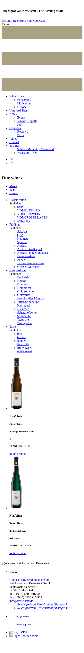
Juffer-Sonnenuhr (28, 302)
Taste (12, 326)
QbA (20, 235)
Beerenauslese (26, 256)
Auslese (22, 245)
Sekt (20, 207)
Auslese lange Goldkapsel (33, 252)
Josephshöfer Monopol (31, 298)
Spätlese (22, 242)
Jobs (20, 124)
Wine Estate (16, 96)
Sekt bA (22, 231)
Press (20, 135)
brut (19, 333)
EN (11, 163)
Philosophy (24, 100)
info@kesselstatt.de (21, 601)
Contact (14, 142)
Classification (17, 199)
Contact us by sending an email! (29, 579)
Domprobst (24, 288)
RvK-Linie (24, 221)
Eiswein (22, 259)
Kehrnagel (23, 305)
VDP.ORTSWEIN (28, 214)
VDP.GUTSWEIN (29, 210)
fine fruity (23, 344)
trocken (21, 337)
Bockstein (23, 277)
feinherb (22, 340)
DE (11, 159)
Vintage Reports (27, 121)
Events (21, 117)
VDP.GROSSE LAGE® (32, 217)
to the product (17, 453)
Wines (13, 138)
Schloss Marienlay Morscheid (35, 149)
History (21, 107)
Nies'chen (23, 309)
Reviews (22, 131)
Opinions (15, 128)
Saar (12, 189)
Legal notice (23, 616)
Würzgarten (24, 323)
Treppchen (23, 319)
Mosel (13, 186)
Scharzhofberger (27, 312)
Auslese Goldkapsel (29, 249)
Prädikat (14, 224)
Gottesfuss (23, 295)
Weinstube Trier (27, 152)
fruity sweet (24, 347)
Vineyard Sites (18, 110)
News (13, 114)
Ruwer (13, 193)
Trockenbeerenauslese (30, 263)
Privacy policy (24, 624)
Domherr (22, 284)
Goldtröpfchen (26, 291)
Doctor (21, 280)
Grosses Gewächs (28, 266)
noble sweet (24, 351)
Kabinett (22, 238)
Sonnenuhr (24, 316)
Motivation (24, 103)
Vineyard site (17, 270)
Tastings (14, 145)
